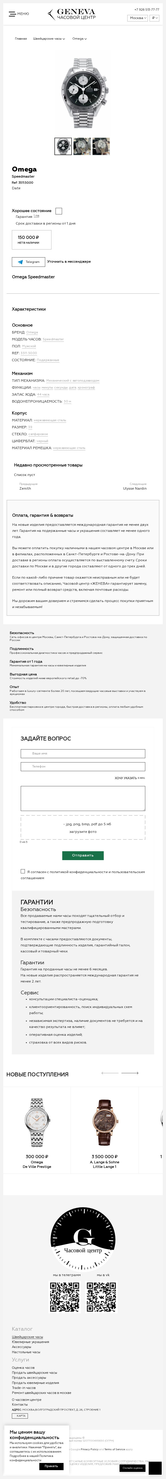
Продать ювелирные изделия (35, 1383)
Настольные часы (26, 1352)
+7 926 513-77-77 (146, 9)
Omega (37, 1162)
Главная (21, 38)
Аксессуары (21, 1347)
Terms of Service (114, 1449)
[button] (19, 14)
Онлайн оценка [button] (132, 1468)
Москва (136, 18)
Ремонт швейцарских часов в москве (41, 1393)
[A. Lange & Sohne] (105, 1123)
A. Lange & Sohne (104, 1162)
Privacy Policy (90, 1449)
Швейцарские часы (27, 1337)
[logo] (72, 19)
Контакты (20, 1404)
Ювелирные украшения (30, 1342)
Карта (21, 1416)
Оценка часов (23, 1367)
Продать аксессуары (29, 1377)
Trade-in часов (24, 1388)
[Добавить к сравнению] (85, 200)
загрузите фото (83, 832)
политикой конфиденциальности (79, 872)
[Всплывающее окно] (113, 10)
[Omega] (37, 1123)
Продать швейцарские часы (34, 1372)
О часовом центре (27, 1399)
